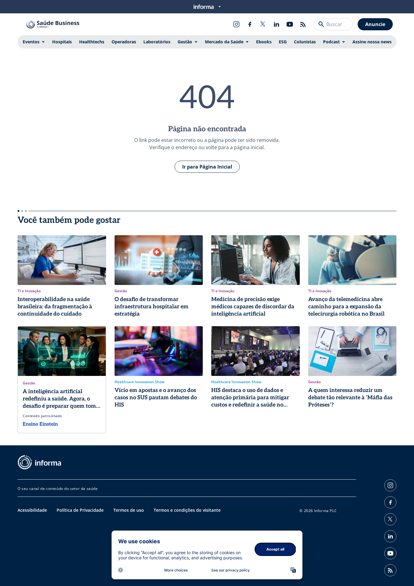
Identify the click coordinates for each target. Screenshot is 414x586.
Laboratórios (156, 42)
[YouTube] (290, 24)
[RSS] (303, 24)
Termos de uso (128, 510)
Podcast (331, 42)
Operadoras (124, 42)
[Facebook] (250, 24)
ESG (283, 42)
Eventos (31, 42)
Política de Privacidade (80, 510)
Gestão (185, 42)
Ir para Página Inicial (207, 166)
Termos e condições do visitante (187, 510)
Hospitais (62, 42)
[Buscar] (321, 24)
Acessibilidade (32, 510)
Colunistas (305, 42)
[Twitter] (263, 24)
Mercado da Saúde (224, 42)
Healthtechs (91, 42)
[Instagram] (236, 24)
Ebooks (264, 42)
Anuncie (375, 24)
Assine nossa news (372, 42)
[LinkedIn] (276, 24)
